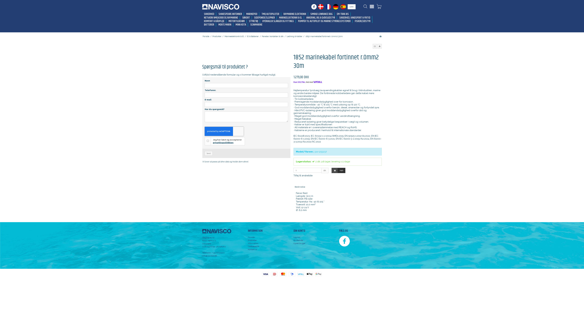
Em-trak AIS (343, 14)
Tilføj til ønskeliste (303, 175)
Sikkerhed (209, 14)
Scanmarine (256, 25)
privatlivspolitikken (223, 143)
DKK (352, 7)
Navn (207, 81)
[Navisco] (220, 7)
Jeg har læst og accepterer (227, 141)
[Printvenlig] (380, 36)
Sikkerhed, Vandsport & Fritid (354, 18)
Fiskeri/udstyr (362, 21)
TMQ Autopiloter (270, 14)
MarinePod (251, 14)
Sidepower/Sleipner (264, 18)
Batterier (209, 25)
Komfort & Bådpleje (214, 21)
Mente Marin (224, 25)
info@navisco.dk (209, 256)
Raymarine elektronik (294, 14)
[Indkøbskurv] (379, 7)
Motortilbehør (237, 21)
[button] (375, 46)
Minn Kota (241, 25)
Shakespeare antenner (230, 14)
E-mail (208, 100)
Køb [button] (341, 170)
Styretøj (253, 21)
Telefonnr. (210, 90)
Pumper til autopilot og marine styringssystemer (324, 21)
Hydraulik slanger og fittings (278, 21)
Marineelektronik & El (290, 18)
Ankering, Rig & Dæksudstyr (320, 18)
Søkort (246, 18)
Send (209, 153)
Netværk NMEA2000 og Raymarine (221, 18)
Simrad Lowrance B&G (321, 14)
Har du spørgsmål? (214, 109)
